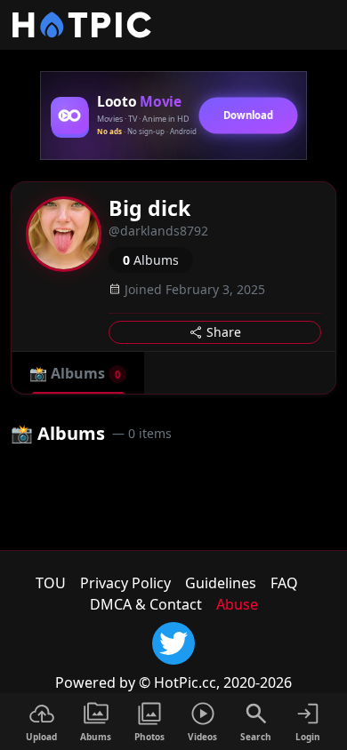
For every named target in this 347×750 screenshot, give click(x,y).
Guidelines (220, 583)
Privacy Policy (125, 583)
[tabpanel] (173, 457)
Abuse (237, 604)
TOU (51, 583)
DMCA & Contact (146, 604)
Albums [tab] (74, 373)
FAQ (284, 583)
